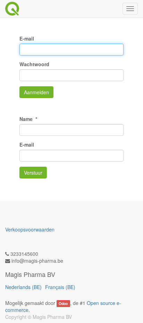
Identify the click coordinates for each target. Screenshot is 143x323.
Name (26, 118)
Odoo (63, 303)
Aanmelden (36, 92)
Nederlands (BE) (23, 286)
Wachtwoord (34, 64)
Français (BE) (60, 286)
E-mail (26, 38)
